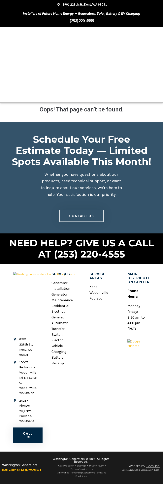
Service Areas (97, 276)
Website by (144, 466)
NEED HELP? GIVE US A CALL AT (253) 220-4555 (81, 248)
